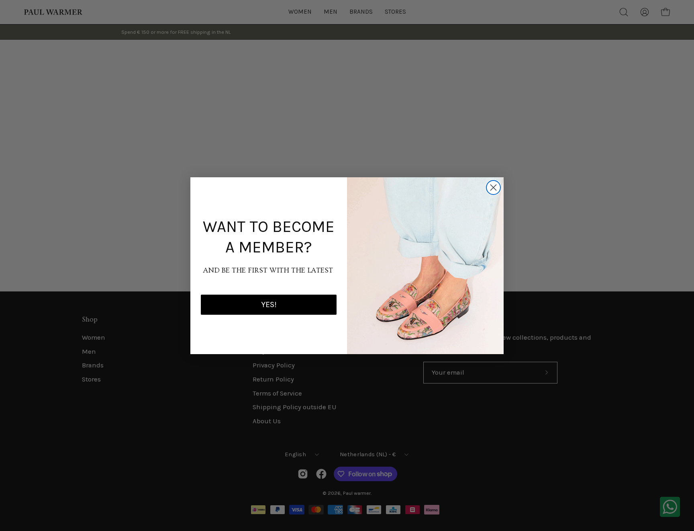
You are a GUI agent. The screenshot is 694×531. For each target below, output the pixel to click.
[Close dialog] (493, 187)
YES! (269, 304)
